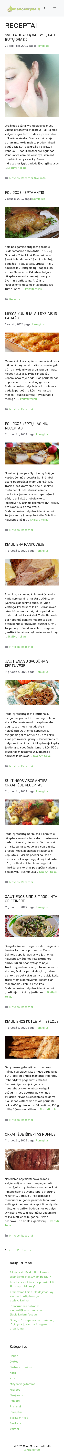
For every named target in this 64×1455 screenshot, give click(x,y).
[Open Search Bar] (45, 8)
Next (26, 1250)
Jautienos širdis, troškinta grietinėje (31, 898)
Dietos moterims (21, 1367)
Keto (13, 1372)
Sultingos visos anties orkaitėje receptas (26, 783)
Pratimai (15, 1406)
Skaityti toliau (16, 167)
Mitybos (14, 178)
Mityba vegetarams (22, 1384)
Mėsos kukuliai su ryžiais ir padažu (31, 316)
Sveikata (40, 178)
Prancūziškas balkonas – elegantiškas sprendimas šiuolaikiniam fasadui (26, 1310)
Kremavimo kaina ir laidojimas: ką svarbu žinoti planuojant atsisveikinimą (31, 1296)
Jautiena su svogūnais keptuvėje (26, 663)
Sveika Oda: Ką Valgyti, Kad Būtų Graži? (30, 37)
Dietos (14, 1361)
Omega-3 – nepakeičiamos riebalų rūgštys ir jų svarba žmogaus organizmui (32, 1324)
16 (18, 1250)
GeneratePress (32, 1449)
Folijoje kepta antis (24, 192)
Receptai (27, 178)
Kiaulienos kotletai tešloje (32, 1021)
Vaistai (14, 1429)
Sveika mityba (19, 1417)
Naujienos (16, 1395)
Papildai (15, 1400)
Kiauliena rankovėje (24, 544)
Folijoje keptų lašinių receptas (26, 426)
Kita (12, 1378)
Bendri (14, 1356)
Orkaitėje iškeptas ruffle (30, 1134)
